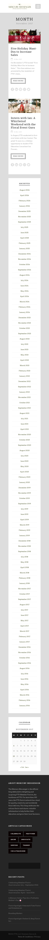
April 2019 (24, 519)
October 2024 (24, 264)
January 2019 (24, 535)
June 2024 (24, 286)
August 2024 (25, 275)
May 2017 (24, 620)
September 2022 (24, 387)
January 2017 (24, 642)
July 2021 (24, 419)
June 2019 (24, 514)
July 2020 (24, 456)
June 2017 (24, 615)
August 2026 (25, 190)
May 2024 (25, 291)
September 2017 (24, 599)
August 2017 (24, 605)
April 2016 (24, 690)
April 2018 (24, 567)
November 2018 (24, 546)
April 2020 (24, 472)
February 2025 (24, 243)
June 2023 (24, 349)
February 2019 (24, 530)
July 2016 (24, 674)
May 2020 (25, 466)
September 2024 (24, 270)
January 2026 (24, 206)
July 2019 (24, 509)
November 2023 (24, 323)
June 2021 (24, 424)
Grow (13, 839)
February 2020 (24, 477)
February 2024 (24, 307)
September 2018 (24, 551)
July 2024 (24, 280)
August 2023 (24, 339)
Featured (30, 834)
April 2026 (24, 195)
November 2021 (24, 397)
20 (14, 756)
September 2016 (24, 663)
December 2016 (25, 647)
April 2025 (24, 238)
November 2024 (24, 259)
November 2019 (24, 493)
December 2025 (24, 211)
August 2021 (24, 413)
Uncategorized (18, 851)
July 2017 (24, 610)
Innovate (25, 839)
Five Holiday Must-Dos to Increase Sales (24, 52)
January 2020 (24, 482)
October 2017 (24, 594)
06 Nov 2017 (18, 132)
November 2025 (24, 217)
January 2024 (24, 312)
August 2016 (24, 668)
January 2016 (24, 706)
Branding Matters (15, 913)
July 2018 (24, 557)
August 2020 (25, 450)
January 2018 (24, 583)
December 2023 (25, 318)
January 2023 (24, 376)
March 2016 (24, 695)
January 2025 (24, 248)
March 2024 (24, 302)
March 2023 (24, 365)
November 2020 (24, 434)
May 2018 (24, 562)
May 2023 (24, 355)
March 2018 (24, 573)
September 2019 (24, 504)
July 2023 (24, 344)
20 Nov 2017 (18, 59)
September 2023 (24, 333)
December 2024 (24, 254)
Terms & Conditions (25, 937)
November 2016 (24, 652)
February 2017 (24, 636)
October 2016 (24, 658)
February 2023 (24, 371)
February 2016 (24, 700)
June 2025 (24, 232)
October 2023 (24, 328)
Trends (26, 845)
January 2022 (24, 392)
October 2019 (24, 498)
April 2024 (24, 296)
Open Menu (38, 6)
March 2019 (24, 525)
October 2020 (24, 440)
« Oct (22, 767)
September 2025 (24, 222)
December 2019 (25, 488)
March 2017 (24, 631)
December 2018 (24, 541)
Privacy (37, 937)
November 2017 (24, 589)
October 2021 (24, 403)
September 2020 (24, 445)
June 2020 (24, 461)
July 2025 (24, 227)
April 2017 (24, 626)
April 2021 (24, 429)
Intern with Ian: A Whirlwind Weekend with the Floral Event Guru (23, 122)
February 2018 (24, 578)
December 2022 (24, 381)
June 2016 (24, 679)
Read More (18, 81)
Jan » (27, 767)
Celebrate (16, 834)
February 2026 (24, 201)
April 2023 (24, 360)
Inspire (14, 845)
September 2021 (24, 408)
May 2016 (24, 684)
